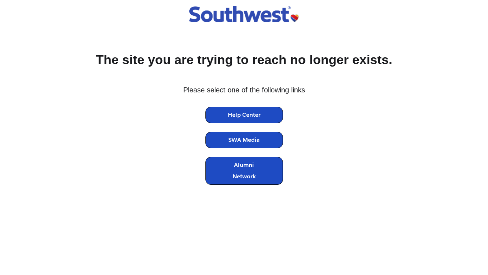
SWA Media (244, 140)
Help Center (244, 115)
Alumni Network (244, 170)
